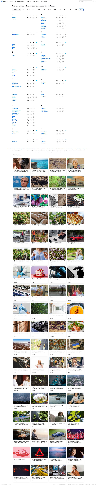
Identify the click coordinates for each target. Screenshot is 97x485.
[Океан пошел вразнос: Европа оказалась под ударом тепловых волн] (39, 166)
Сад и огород (77, 149)
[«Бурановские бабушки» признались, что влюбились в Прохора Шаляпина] (75, 437)
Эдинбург (43, 141)
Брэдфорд (43, 26)
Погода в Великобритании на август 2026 (16, 149)
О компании (5, 484)
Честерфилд (44, 134)
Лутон (13, 75)
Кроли (42, 62)
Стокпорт (14, 122)
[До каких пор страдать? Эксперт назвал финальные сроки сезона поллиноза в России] (75, 256)
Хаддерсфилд (15, 131)
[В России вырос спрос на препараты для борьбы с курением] (39, 256)
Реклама (9, 484)
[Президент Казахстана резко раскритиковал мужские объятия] (21, 184)
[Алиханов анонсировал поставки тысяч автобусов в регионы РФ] (21, 419)
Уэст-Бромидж (44, 111)
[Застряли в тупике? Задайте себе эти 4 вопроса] (57, 419)
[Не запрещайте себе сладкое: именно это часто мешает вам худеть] (39, 274)
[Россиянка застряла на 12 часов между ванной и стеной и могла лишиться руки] (21, 274)
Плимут (13, 96)
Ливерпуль (14, 70)
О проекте (54, 484)
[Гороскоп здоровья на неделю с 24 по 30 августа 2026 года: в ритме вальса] (57, 329)
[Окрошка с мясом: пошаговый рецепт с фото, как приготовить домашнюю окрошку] (39, 401)
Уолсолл (43, 108)
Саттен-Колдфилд (16, 110)
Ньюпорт (14, 88)
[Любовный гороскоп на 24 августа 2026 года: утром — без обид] (21, 383)
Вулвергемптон (15, 34)
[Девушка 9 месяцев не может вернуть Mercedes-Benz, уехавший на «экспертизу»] (57, 437)
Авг (60, 9)
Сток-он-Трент (15, 120)
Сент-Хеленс (15, 114)
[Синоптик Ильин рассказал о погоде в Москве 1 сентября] (57, 365)
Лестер (13, 69)
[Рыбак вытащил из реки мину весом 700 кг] (57, 401)
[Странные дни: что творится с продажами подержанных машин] (21, 293)
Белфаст (43, 17)
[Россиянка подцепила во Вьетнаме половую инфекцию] (39, 347)
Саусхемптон (15, 111)
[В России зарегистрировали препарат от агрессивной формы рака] (21, 311)
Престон (14, 100)
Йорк (13, 55)
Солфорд (14, 119)
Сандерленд (15, 108)
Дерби (13, 47)
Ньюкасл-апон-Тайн (16, 86)
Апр (39, 9)
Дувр (13, 48)
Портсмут (14, 99)
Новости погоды (69, 149)
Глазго (42, 36)
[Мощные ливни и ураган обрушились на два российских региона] (21, 238)
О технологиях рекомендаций (73, 484)
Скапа (13, 116)
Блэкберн (43, 20)
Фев (28, 9)
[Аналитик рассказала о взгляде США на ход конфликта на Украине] (75, 347)
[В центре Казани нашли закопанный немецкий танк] (57, 202)
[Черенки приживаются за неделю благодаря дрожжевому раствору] (21, 256)
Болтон (43, 22)
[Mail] (1, 1)
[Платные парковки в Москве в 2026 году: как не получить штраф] (57, 473)
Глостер (43, 37)
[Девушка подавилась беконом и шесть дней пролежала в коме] (57, 311)
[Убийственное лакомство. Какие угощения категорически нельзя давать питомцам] (21, 166)
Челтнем (43, 133)
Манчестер (43, 69)
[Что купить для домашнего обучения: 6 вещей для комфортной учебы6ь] (75, 401)
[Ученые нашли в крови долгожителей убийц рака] (57, 274)
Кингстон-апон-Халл (46, 58)
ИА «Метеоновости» (92, 484)
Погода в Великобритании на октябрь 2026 (55, 149)
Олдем (42, 83)
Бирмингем (43, 19)
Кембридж (43, 56)
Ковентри (43, 59)
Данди (13, 45)
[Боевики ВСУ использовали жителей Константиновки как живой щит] (75, 383)
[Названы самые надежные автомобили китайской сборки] (75, 238)
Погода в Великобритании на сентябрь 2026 (36, 149)
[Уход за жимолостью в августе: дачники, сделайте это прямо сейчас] (57, 220)
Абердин (14, 17)
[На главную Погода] (5, 1)
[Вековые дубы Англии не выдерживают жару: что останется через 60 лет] (75, 419)
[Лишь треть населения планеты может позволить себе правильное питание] (75, 329)
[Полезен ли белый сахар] (21, 455)
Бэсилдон (43, 28)
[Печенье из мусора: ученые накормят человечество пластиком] (39, 293)
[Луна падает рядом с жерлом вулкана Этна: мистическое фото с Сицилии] (21, 473)
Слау (13, 117)
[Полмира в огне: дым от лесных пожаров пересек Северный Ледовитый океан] (21, 401)
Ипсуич (43, 44)
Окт (71, 9)
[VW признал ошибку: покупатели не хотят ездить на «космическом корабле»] (39, 329)
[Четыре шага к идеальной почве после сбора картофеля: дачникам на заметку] (39, 184)
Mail (1, 484)
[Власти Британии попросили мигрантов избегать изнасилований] (75, 184)
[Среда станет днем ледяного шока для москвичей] (39, 311)
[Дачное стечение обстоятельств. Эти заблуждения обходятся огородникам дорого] (39, 238)
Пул (13, 102)
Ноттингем (14, 85)
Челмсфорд (44, 131)
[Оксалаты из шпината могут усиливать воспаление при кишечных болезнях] (39, 419)
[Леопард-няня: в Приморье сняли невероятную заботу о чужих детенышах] (57, 184)
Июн (49, 9)
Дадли (13, 44)
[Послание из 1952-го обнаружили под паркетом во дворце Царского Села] (57, 166)
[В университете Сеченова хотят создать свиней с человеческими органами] (39, 220)
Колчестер (43, 61)
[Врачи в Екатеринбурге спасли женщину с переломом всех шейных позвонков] (57, 383)
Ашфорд (14, 19)
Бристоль (43, 25)
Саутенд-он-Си (15, 113)
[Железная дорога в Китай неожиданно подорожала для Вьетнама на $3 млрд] (21, 365)
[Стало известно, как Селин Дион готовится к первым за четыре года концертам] (75, 455)
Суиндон (14, 123)
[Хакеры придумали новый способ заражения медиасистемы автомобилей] (21, 437)
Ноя (76, 9)
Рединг (42, 94)
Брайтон (43, 23)
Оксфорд (43, 81)
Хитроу (13, 133)
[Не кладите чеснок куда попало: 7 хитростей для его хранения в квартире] (57, 256)
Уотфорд (43, 110)
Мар (34, 9)
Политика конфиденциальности (62, 484)
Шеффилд (14, 141)
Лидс (13, 72)
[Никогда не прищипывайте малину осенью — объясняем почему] (21, 220)
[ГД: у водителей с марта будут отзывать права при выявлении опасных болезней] (75, 365)
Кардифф (43, 55)
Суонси (13, 125)
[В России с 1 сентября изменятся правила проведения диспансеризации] (21, 202)
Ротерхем (43, 96)
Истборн (43, 45)
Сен (65, 9)
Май (44, 9)
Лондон (14, 73)
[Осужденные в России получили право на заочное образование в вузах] (21, 329)
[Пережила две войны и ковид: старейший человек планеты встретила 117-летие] (75, 166)
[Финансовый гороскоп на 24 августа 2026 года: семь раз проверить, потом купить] (39, 365)
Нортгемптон (15, 83)
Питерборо (14, 94)
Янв (23, 9)
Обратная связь (81, 484)
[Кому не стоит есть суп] (75, 311)
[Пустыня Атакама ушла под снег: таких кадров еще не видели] (21, 347)
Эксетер (43, 142)
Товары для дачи (85, 149)
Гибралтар (43, 34)
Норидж (14, 81)
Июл (55, 9)
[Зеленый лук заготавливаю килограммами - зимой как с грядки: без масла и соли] (75, 202)
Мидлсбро (43, 70)
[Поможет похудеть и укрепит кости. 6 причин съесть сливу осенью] (39, 202)
